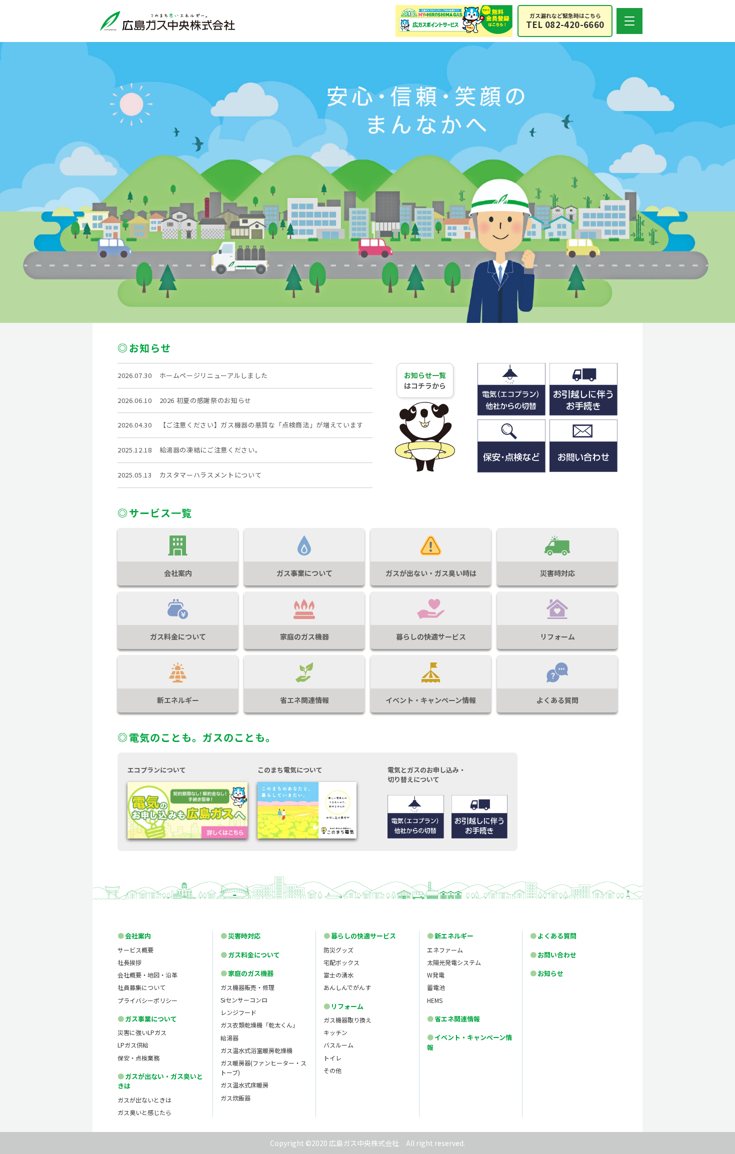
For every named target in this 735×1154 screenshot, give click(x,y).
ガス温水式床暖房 (244, 1084)
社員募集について (142, 987)
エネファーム (445, 950)
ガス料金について (250, 955)
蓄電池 (436, 987)
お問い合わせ (553, 955)
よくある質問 (553, 935)
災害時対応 (240, 935)
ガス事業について (147, 1019)
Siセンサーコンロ (244, 1000)
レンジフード (238, 1012)
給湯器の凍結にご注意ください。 (211, 449)
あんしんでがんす (347, 987)
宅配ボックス (342, 962)
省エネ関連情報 (453, 1019)
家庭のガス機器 (247, 973)
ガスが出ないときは (145, 1100)
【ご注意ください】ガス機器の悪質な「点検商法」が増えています (262, 425)
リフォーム (344, 1006)
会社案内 (134, 935)
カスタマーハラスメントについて (211, 475)
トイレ (333, 1058)
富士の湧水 (339, 974)
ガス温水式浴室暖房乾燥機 (256, 1050)
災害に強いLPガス (142, 1032)
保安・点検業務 (139, 1058)
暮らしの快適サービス (360, 935)
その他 (333, 1070)
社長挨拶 (130, 962)
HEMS (434, 1000)
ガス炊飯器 (235, 1098)
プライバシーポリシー (148, 1000)
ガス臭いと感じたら (145, 1112)
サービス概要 (136, 950)
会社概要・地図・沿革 (148, 974)
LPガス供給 (133, 1044)
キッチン (336, 1032)
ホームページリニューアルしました (214, 375)
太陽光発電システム (454, 962)
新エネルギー (450, 935)
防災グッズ (339, 950)
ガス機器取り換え (348, 1020)
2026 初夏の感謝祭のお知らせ (206, 400)
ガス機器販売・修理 (247, 987)
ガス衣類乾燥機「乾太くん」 (259, 1024)
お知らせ (547, 973)
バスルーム (339, 1044)
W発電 (435, 974)
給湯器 (229, 1038)
